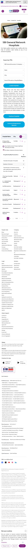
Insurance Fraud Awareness (7, 328)
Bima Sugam (4, 271)
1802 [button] (16, 218)
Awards (15, 243)
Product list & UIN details (7, 250)
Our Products (5, 376)
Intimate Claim (17, 263)
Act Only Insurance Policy (7, 436)
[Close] (25, 531)
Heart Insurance (17, 410)
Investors (16, 234)
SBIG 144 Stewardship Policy (7, 282)
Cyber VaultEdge (13, 453)
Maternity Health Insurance (7, 392)
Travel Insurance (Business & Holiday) (17, 439)
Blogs (3, 232)
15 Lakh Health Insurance (7, 400)
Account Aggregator (6, 336)
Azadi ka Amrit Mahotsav (7, 245)
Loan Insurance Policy (18, 394)
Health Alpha (4, 382)
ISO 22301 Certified (18, 248)
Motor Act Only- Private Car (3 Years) (9, 434)
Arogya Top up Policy (13, 382)
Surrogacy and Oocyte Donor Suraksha (10, 390)
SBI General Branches (6, 322)
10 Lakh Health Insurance (18, 398)
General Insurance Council (7, 265)
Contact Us (13, 20)
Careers (15, 245)
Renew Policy (16, 265)
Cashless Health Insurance (7, 394)
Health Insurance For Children (19, 402)
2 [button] (10, 218)
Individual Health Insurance (20, 392)
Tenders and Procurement (7, 235)
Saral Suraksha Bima (19, 444)
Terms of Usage (5, 239)
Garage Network (5, 319)
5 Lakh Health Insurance (7, 398)
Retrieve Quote (17, 269)
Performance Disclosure (19, 237)
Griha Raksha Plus (13, 448)
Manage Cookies (6, 545)
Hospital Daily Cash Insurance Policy (9, 386)
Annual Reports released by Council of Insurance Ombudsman (7, 274)
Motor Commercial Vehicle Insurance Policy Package (12, 428)
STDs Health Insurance (6, 417)
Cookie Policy (4, 542)
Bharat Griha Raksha (6, 450)
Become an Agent (5, 234)
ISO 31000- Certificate (18, 258)
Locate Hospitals (14, 85)
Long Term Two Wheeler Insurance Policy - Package (12, 430)
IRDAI (3, 263)
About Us (16, 232)
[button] (13, 218)
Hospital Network (5, 321)
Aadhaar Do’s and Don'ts (7, 297)
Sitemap (3, 330)
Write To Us (4, 317)
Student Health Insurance (7, 404)
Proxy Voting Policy (6, 291)
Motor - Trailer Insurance (18, 436)
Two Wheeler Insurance (6, 426)
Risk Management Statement (8, 300)
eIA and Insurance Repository (8, 299)
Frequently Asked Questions (7, 326)
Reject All (15, 545)
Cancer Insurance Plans (20, 408)
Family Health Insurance (18, 396)
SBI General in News (18, 239)
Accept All (22, 545)
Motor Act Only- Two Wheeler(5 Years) (9, 432)
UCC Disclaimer (5, 241)
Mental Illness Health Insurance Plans (9, 421)
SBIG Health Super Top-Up (15, 380)
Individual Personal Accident (8, 444)
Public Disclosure (17, 235)
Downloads (16, 267)
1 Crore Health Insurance (7, 402)
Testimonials (16, 241)
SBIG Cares (4, 243)
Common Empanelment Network (14, 124)
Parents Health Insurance (7, 396)
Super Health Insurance (20, 384)
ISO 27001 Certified (18, 247)
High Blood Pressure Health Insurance (9, 414)
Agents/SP (4, 324)
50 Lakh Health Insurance (19, 400)
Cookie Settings (5, 248)
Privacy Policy (4, 237)
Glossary (3, 247)
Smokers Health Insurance (7, 410)
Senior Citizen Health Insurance (8, 406)
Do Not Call (4, 332)
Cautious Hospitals (14, 116)
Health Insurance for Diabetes (8, 412)
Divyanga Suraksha (6, 388)
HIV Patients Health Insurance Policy (9, 419)
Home (8, 20)
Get (25, 2)
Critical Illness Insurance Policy (8, 384)
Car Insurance (12, 424)
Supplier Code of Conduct (7, 302)
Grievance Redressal (6, 334)
